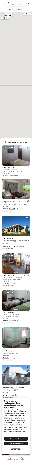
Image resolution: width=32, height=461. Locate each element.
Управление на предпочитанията (16, 448)
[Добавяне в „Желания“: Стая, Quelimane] (27, 147)
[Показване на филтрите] (29, 3)
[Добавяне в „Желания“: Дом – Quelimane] (27, 218)
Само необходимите (16, 443)
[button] (5, 175)
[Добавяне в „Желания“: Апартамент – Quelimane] (27, 180)
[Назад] (3, 3)
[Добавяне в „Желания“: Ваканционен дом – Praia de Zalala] (27, 367)
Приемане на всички (16, 439)
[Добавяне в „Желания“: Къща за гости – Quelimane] (27, 329)
